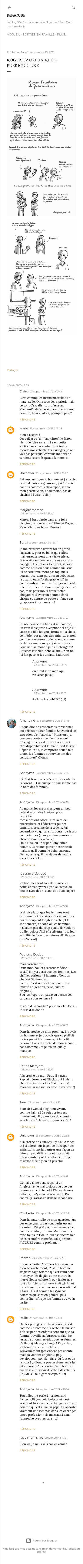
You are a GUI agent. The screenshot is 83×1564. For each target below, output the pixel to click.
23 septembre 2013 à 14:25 (52, 772)
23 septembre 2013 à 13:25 (46, 428)
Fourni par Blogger (45, 1540)
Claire (24, 391)
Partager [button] (12, 370)
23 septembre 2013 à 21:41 (52, 1176)
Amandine (27, 720)
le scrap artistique (33, 873)
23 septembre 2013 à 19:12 (37, 1069)
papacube (16, 15)
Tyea (23, 1102)
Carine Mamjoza (32, 1066)
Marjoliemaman (31, 510)
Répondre (27, 419)
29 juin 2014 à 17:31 (56, 1437)
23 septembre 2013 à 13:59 (50, 665)
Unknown (27, 473)
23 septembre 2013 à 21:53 (50, 693)
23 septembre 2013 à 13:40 (37, 513)
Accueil (13, 34)
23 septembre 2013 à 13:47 (52, 617)
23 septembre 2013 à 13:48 (53, 720)
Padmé (25, 1258)
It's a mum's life (31, 1437)
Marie (24, 428)
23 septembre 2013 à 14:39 (52, 802)
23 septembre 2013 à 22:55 (52, 1213)
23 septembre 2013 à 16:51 (37, 958)
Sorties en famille (38, 34)
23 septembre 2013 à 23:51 (45, 1317)
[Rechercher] (73, 7)
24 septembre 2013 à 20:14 (52, 1389)
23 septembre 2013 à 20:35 (52, 1135)
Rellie (24, 1318)
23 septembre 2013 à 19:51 (44, 1102)
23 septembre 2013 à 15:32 (52, 906)
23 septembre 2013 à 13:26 (52, 473)
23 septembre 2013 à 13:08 (46, 391)
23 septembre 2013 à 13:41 (41, 542)
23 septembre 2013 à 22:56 (48, 1258)
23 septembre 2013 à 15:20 (37, 877)
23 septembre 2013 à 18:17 (52, 1025)
